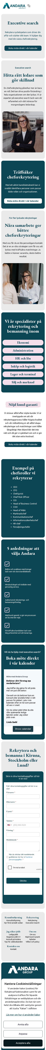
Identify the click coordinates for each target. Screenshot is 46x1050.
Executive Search (32, 923)
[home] (14, 6)
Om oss (33, 934)
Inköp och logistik (23, 366)
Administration (23, 350)
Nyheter (32, 939)
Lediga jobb (13, 934)
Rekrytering (32, 920)
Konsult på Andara (13, 939)
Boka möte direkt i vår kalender (23, 48)
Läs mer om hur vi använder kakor (23, 1014)
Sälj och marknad (23, 382)
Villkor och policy (32, 942)
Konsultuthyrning (13, 920)
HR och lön (23, 358)
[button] (28, 6)
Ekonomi (23, 342)
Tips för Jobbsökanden (13, 942)
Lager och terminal (23, 374)
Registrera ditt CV (13, 937)
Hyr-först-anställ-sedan (13, 923)
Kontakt (13, 949)
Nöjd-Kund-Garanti (32, 937)
